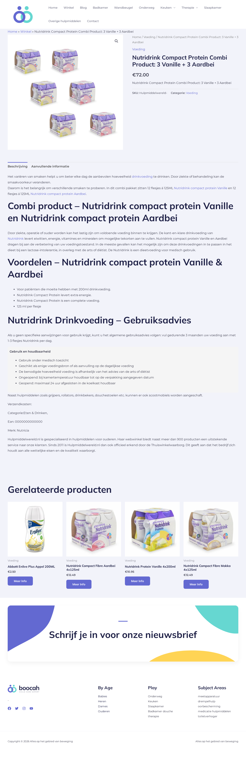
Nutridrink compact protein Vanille (200, 188)
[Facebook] (9, 708)
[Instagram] (24, 708)
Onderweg (146, 7)
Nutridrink (16, 238)
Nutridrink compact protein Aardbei (58, 194)
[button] (116, 41)
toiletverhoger (207, 716)
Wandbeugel (123, 7)
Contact (93, 21)
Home (52, 7)
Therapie (188, 7)
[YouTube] (31, 708)
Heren (102, 701)
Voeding (149, 37)
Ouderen (104, 711)
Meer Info (20, 581)
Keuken (166, 7)
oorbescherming (209, 706)
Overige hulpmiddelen (64, 21)
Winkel (69, 7)
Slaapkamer (212, 7)
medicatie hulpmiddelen (214, 711)
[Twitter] (16, 708)
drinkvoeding (142, 176)
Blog (83, 7)
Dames (103, 706)
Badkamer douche (160, 711)
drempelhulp (206, 701)
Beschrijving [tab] (17, 166)
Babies (102, 696)
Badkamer (100, 7)
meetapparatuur (209, 696)
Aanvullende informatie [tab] (50, 166)
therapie (153, 716)
